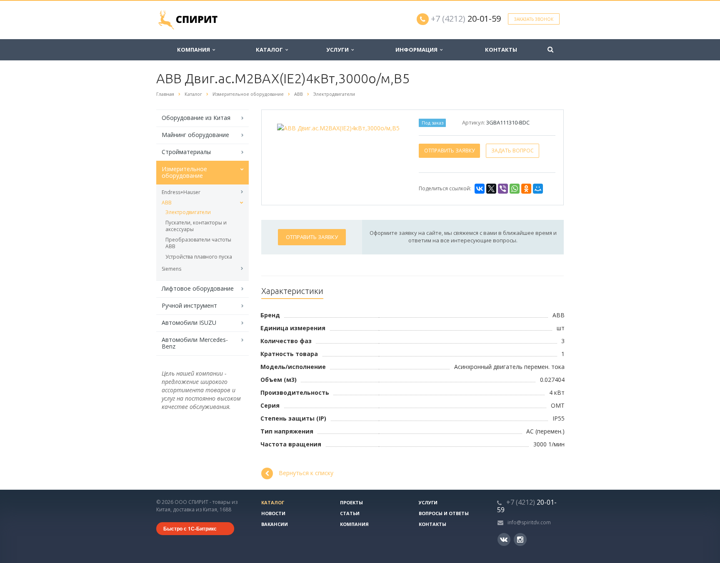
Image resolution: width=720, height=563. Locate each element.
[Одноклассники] (526, 189)
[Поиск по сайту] (550, 49)
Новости (273, 513)
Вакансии (274, 524)
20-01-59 (466, 18)
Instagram (520, 539)
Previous (285, 126)
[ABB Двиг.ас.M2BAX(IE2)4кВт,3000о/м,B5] (338, 127)
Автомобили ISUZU (189, 322)
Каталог (270, 49)
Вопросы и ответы (444, 513)
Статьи (350, 513)
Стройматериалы (186, 152)
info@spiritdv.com (529, 522)
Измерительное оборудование (184, 172)
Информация (417, 49)
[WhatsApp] (515, 189)
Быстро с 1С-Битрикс (190, 528)
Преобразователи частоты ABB (198, 243)
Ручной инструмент (189, 305)
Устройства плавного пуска (198, 256)
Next (391, 126)
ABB (167, 202)
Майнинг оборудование (195, 135)
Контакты (501, 49)
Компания (194, 49)
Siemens (171, 268)
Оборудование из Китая (196, 118)
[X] (491, 189)
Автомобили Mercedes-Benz (195, 343)
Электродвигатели (188, 212)
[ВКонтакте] (480, 189)
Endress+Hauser (181, 192)
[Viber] (503, 189)
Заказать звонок (533, 19)
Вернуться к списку (306, 473)
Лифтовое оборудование (198, 288)
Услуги (338, 49)
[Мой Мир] (538, 189)
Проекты (351, 502)
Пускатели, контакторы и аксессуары (196, 226)
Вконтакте (504, 539)
